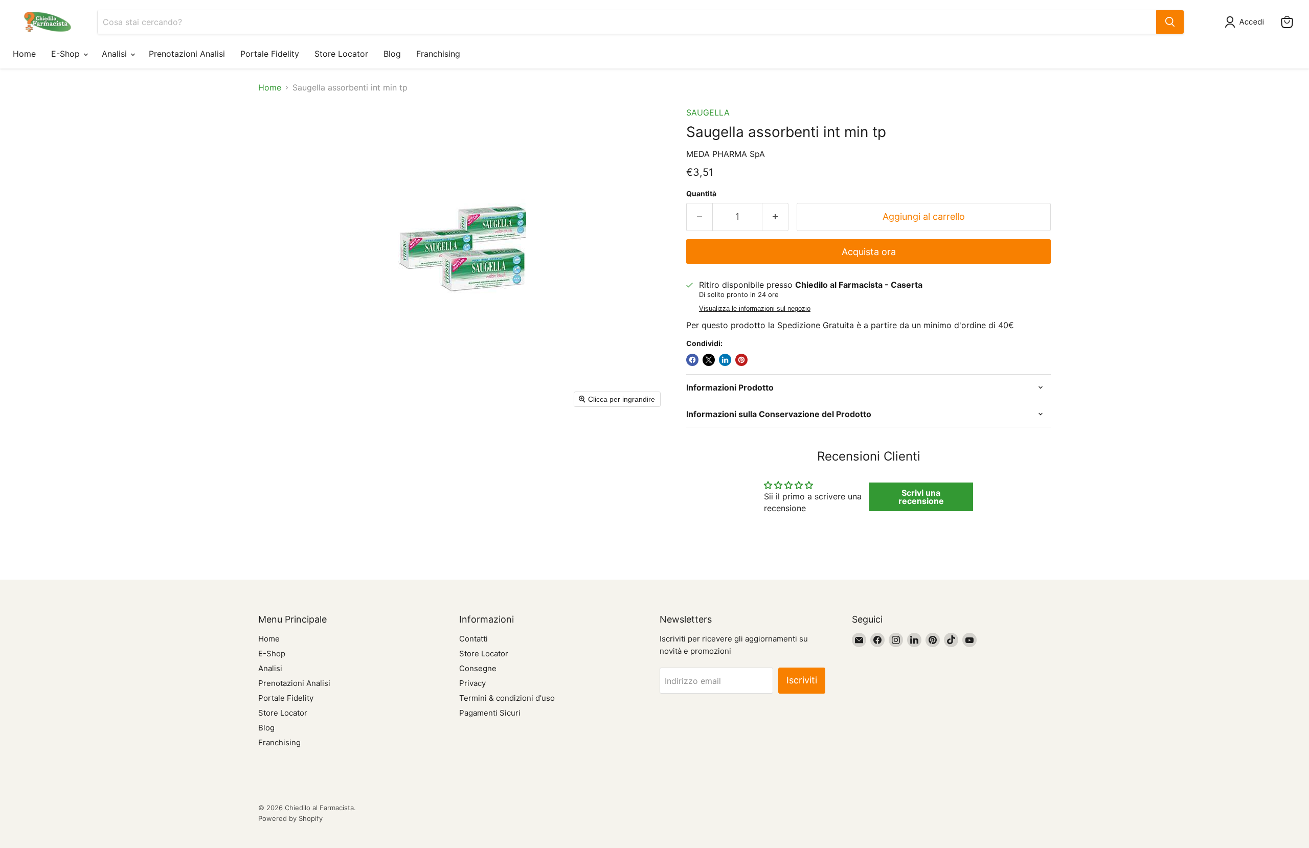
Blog (392, 54)
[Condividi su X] (709, 360)
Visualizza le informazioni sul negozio (754, 308)
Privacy (472, 683)
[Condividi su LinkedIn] (725, 360)
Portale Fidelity (269, 54)
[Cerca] (1170, 22)
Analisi (115, 54)
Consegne (477, 668)
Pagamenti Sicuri (490, 713)
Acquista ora (869, 251)
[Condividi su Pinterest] (741, 360)
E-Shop (66, 54)
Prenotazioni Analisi (187, 54)
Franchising (438, 54)
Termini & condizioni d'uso (507, 698)
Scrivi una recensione (921, 497)
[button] (1246, 22)
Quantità (701, 194)
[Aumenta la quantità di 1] (775, 217)
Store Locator (341, 54)
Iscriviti (801, 680)
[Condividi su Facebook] (692, 360)
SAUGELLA (708, 112)
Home (24, 54)
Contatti (473, 639)
